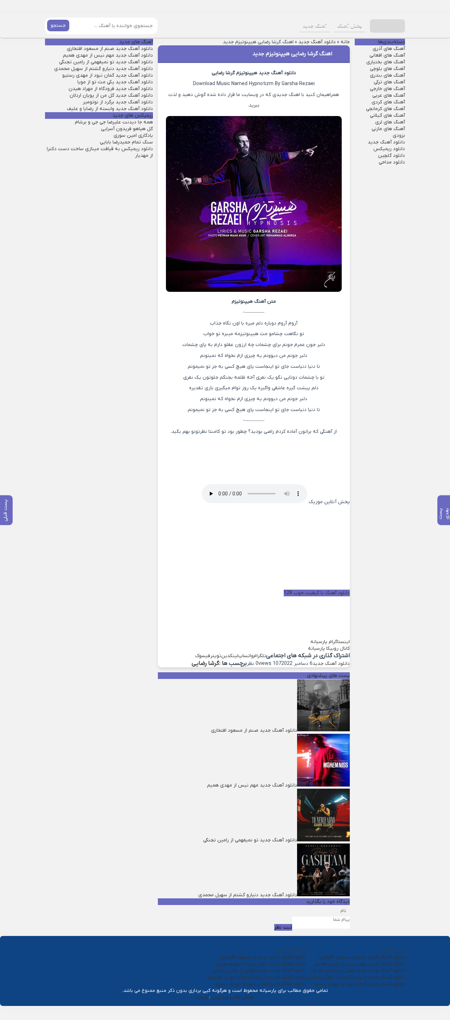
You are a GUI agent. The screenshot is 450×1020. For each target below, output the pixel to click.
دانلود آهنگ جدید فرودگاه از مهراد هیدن (111, 88)
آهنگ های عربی (388, 95)
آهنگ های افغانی (387, 55)
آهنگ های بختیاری (385, 62)
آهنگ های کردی (388, 102)
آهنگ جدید (315, 26)
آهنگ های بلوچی (387, 68)
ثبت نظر (283, 927)
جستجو (58, 25)
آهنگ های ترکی (389, 82)
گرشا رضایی (205, 663)
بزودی (399, 135)
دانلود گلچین (391, 155)
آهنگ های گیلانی (387, 115)
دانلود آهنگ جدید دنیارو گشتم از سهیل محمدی (103, 68)
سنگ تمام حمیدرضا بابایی (126, 142)
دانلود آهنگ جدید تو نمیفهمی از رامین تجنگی (106, 62)
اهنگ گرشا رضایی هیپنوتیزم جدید (292, 53)
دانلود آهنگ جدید (317, 42)
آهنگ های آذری (389, 48)
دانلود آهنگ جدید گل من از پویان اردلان (111, 95)
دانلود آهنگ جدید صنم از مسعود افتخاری (110, 48)
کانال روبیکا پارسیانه (329, 648)
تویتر (215, 656)
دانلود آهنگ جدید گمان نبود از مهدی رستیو (107, 75)
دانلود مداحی (392, 162)
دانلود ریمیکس (389, 149)
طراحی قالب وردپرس (233, 997)
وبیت (202, 997)
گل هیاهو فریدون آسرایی (127, 129)
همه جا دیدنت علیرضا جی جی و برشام (114, 122)
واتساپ (245, 656)
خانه (345, 42)
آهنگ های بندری (387, 75)
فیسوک (202, 656)
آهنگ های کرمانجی (385, 108)
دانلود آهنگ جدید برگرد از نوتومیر (118, 102)
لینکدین (229, 656)
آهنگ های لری (390, 122)
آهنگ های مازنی (388, 129)
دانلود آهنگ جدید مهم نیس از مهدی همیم (108, 55)
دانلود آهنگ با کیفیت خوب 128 (317, 593)
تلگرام (259, 656)
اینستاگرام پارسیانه (330, 642)
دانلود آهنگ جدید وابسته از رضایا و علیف (110, 108)
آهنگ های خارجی (387, 88)
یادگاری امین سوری (133, 135)
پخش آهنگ (349, 26)
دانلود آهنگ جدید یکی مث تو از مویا (115, 82)
